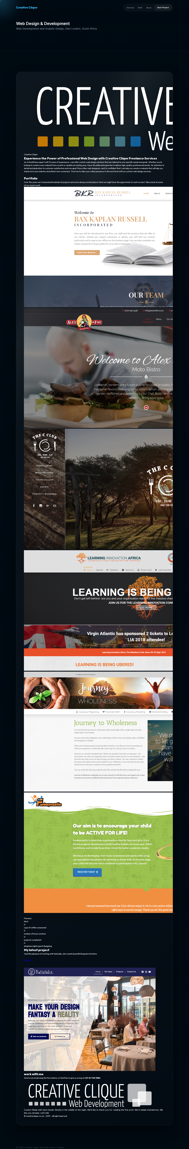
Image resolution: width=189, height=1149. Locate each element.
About (148, 8)
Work (140, 8)
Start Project (163, 7)
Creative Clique (26, 7)
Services (130, 8)
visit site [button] (27, 960)
